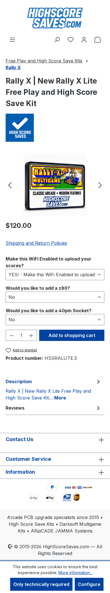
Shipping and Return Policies (36, 243)
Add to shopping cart (72, 335)
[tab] (54, 389)
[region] (55, 184)
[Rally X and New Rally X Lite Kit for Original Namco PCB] (55, 184)
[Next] (100, 185)
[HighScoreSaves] (55, 128)
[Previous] (10, 185)
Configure (89, 584)
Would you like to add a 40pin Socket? (48, 310)
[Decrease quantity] (11, 335)
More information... (75, 572)
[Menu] (12, 39)
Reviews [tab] (15, 408)
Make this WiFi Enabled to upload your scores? (48, 262)
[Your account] (84, 39)
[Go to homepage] (55, 18)
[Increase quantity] (31, 335)
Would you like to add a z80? (38, 288)
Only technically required (41, 584)
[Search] (57, 39)
